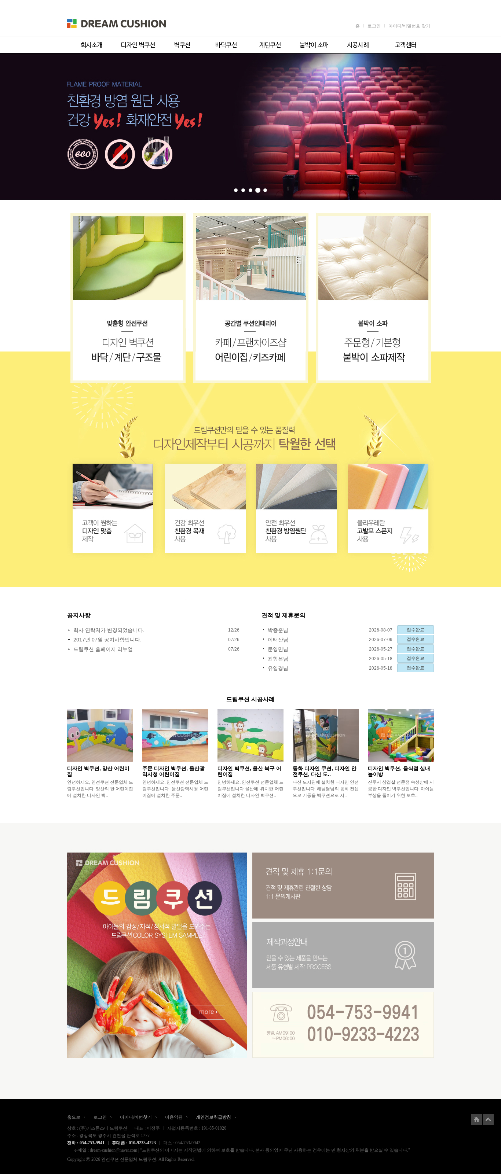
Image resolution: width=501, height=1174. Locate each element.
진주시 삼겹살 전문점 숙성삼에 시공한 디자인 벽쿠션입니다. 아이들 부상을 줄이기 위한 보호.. (401, 789)
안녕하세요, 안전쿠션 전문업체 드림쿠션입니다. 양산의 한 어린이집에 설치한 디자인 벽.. (100, 789)
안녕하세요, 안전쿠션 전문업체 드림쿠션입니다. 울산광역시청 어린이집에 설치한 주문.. (175, 789)
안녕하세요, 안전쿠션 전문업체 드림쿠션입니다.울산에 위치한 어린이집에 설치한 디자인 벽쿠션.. (250, 789)
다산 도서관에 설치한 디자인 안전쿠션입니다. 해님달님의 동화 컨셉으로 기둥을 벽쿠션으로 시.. (326, 789)
